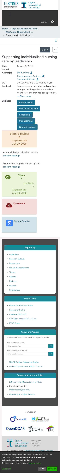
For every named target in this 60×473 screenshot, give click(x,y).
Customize (6, 468)
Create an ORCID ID (17, 314)
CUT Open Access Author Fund (22, 318)
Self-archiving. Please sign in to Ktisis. (25, 382)
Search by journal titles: (15, 342)
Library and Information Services (39, 450)
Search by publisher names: (17, 350)
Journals (12, 285)
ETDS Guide (14, 323)
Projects (12, 281)
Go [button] (51, 346)
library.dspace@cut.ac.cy (19, 389)
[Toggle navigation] (9, 14)
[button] (11, 5)
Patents (12, 276)
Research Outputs (17, 259)
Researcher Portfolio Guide (21, 305)
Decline (42, 468)
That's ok (52, 468)
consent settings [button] (11, 155)
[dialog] (30, 462)
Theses (12, 272)
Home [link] (5, 28)
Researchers (14, 263)
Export (45, 49)
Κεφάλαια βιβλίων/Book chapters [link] (19, 32)
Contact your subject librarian (22, 394)
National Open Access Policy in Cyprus (26, 366)
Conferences (14, 290)
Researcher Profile (17, 310)
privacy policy (34, 463)
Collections (14, 254)
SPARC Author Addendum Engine (24, 362)
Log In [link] (43, 22)
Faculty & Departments (19, 267)
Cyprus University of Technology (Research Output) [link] (26, 28)
